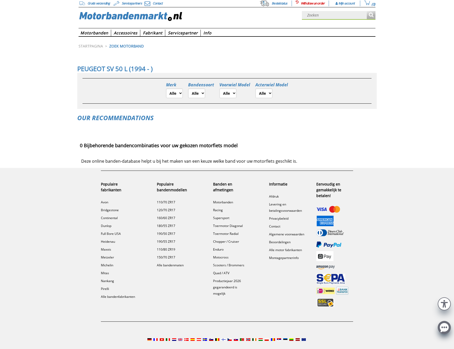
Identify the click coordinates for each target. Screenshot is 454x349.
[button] (444, 303)
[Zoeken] (371, 15)
